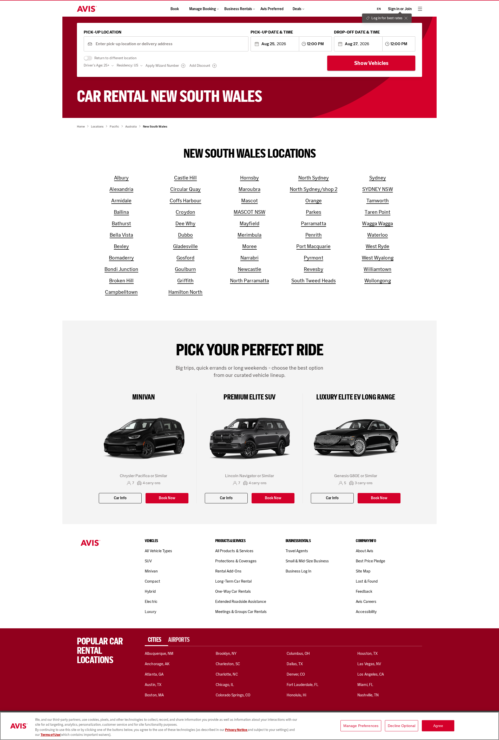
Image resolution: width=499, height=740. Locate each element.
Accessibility (366, 611)
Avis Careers (366, 601)
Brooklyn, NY (226, 653)
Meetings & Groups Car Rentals (241, 611)
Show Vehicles (371, 63)
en (379, 9)
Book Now (167, 498)
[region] (249, 726)
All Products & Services (234, 551)
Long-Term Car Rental (233, 581)
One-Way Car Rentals (233, 591)
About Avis (364, 551)
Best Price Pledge (370, 561)
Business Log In (299, 571)
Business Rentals (238, 9)
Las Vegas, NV (369, 664)
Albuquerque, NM (159, 653)
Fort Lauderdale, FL (303, 684)
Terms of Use (50, 735)
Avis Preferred (272, 9)
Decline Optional (401, 726)
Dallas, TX (295, 664)
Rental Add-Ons (228, 571)
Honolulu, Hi (296, 695)
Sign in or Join (400, 9)
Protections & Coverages (236, 561)
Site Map (363, 571)
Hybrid (150, 591)
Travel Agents (297, 551)
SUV (148, 561)
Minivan (151, 571)
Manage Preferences (361, 726)
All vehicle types (158, 551)
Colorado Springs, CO (233, 695)
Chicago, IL (225, 684)
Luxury (150, 611)
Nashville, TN (368, 695)
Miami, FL (365, 684)
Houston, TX (367, 653)
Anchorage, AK (157, 664)
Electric (151, 601)
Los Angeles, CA (370, 674)
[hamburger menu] (420, 9)
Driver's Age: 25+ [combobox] (96, 65)
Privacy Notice (236, 730)
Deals (297, 9)
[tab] (156, 640)
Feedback (364, 591)
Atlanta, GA (154, 674)
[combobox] (170, 44)
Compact (152, 581)
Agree (438, 726)
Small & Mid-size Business (307, 561)
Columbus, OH (298, 653)
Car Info (120, 498)
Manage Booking (202, 9)
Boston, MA (154, 695)
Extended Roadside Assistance (240, 601)
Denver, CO (296, 674)
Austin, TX (153, 684)
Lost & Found (367, 581)
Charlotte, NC (227, 674)
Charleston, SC (228, 664)
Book (174, 9)
